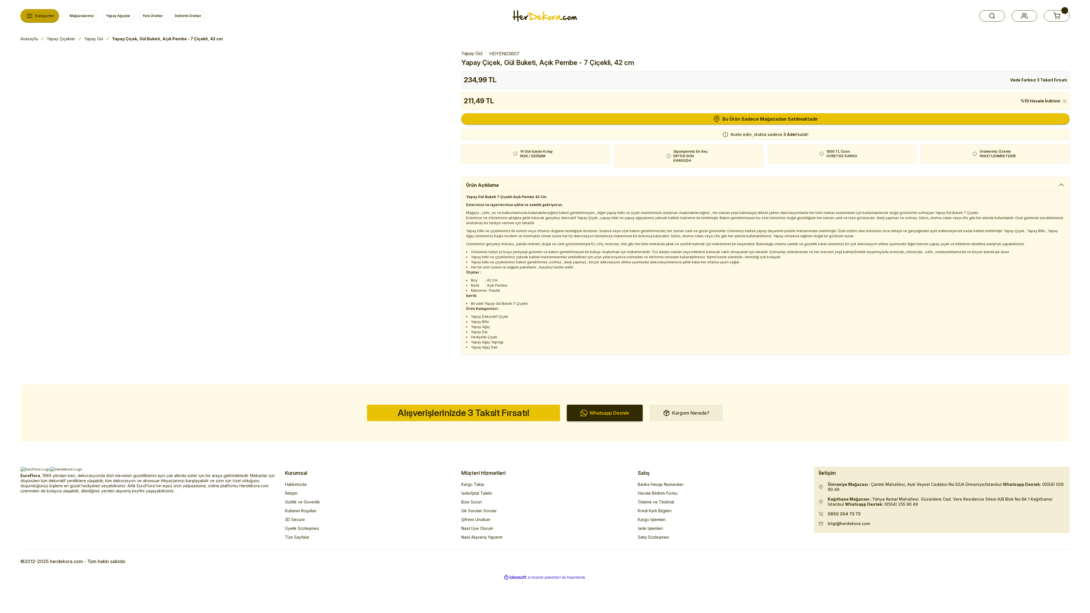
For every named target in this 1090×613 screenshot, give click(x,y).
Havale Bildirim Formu (658, 493)
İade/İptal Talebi (476, 493)
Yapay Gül (471, 53)
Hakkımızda (296, 484)
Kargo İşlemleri (652, 519)
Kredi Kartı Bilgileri (655, 510)
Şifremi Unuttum (475, 519)
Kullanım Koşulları (300, 510)
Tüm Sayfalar (297, 537)
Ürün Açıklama (482, 185)
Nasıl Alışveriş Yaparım (481, 537)
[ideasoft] (515, 577)
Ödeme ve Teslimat (656, 501)
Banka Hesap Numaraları (661, 484)
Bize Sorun (471, 501)
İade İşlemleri (650, 528)
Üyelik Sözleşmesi (302, 528)
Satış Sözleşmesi (653, 537)
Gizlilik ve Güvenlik (302, 501)
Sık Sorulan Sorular (479, 510)
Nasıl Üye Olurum (477, 528)
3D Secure (295, 519)
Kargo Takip (472, 484)
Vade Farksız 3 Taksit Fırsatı (1038, 79)
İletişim (291, 493)
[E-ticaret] (544, 577)
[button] (992, 16)
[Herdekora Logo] (545, 16)
